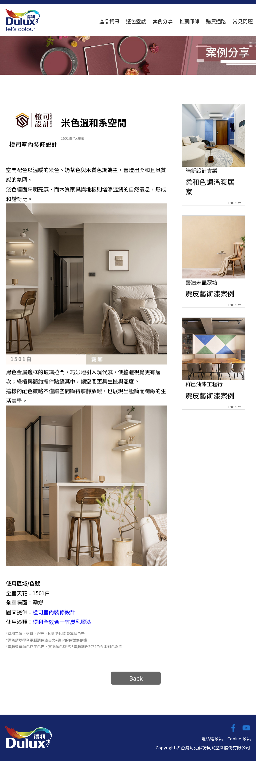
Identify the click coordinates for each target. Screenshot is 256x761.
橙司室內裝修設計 (54, 612)
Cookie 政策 (239, 738)
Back (136, 678)
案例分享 (163, 21)
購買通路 (216, 21)
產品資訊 (109, 21)
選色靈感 (136, 21)
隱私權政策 (212, 738)
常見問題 (243, 21)
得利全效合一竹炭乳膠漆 (62, 622)
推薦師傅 (189, 21)
